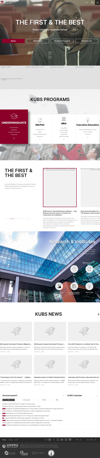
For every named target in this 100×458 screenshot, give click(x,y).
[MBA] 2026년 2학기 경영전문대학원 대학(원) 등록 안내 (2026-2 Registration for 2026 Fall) (26, 411)
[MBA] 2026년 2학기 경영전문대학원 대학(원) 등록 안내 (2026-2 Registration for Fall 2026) (26, 422)
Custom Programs (88, 132)
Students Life (86, 41)
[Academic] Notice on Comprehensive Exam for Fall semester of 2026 (21, 406)
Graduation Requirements (40, 134)
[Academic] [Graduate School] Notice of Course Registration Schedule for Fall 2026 (27, 425)
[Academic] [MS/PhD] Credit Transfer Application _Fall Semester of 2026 (23, 418)
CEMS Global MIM (64, 136)
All (8, 399)
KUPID (16, 440)
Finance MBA (63, 132)
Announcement (14, 127)
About (13, 41)
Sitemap (10, 440)
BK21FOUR (40, 136)
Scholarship (14, 134)
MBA (57, 400)
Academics (14, 130)
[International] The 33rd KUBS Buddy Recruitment (18, 413)
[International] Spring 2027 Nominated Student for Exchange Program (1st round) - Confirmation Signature (33, 420)
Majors (40, 132)
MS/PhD (44, 400)
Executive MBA (64, 130)
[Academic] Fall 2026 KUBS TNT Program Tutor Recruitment (18, 404)
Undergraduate (26, 400)
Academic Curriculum (14, 132)
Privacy (4, 440)
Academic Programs (62, 41)
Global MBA (64, 134)
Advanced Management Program (88, 129)
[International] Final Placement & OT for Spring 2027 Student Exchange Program (26, 415)
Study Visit (88, 134)
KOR (87, 2)
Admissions (37, 41)
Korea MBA (64, 128)
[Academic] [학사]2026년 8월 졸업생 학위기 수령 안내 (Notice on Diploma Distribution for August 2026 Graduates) (33, 408)
